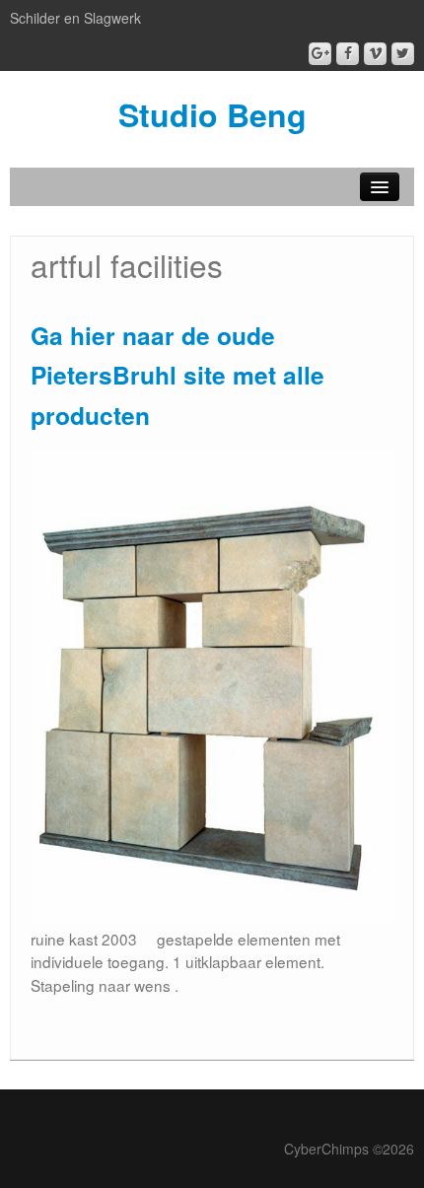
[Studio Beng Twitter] (402, 53)
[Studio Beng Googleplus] (320, 53)
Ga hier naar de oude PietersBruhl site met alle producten (177, 374)
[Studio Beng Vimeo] (375, 53)
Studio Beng (212, 114)
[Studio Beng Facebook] (347, 53)
